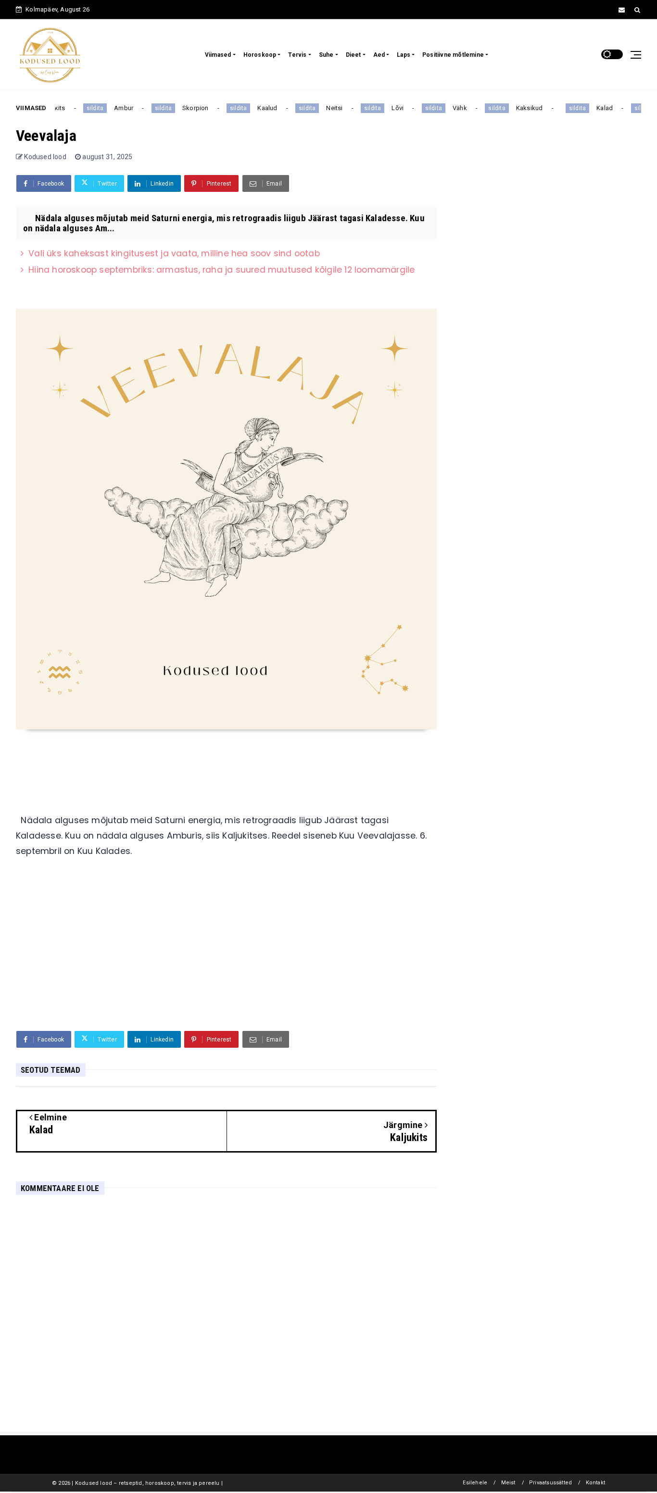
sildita (86, 108)
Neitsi (326, 108)
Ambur (115, 108)
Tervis (297, 54)
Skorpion (187, 108)
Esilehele (475, 1482)
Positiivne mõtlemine (453, 54)
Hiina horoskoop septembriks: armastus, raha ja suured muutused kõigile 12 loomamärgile (221, 270)
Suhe (326, 54)
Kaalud (259, 108)
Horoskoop (260, 54)
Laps (403, 54)
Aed (379, 54)
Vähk (451, 108)
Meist (508, 1482)
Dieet (353, 54)
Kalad (596, 108)
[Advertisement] (226, 949)
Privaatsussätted (550, 1482)
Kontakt (595, 1482)
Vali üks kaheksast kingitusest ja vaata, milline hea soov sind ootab (174, 253)
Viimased (218, 54)
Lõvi (390, 108)
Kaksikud (521, 108)
